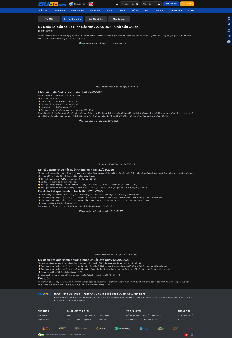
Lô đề (78, 319)
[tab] (49, 19)
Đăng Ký (187, 4)
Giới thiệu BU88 (132, 315)
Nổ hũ (78, 315)
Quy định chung (132, 319)
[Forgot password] (158, 4)
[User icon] (137, 4)
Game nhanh (104, 315)
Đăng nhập (171, 4)
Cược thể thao (43, 319)
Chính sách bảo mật (150, 319)
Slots (68, 319)
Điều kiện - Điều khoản (151, 315)
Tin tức (180, 319)
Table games (89, 315)
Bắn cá (69, 315)
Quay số (87, 319)
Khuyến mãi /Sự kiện (186, 315)
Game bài (102, 319)
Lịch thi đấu (42, 315)
